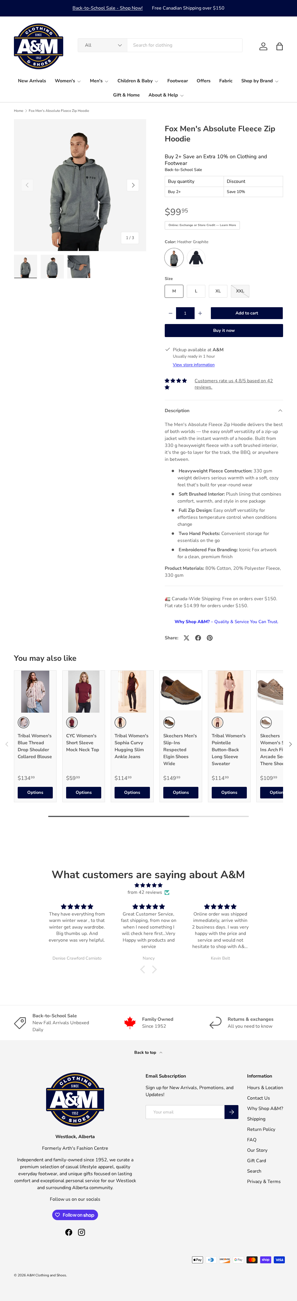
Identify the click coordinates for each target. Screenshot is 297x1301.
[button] (279, 46)
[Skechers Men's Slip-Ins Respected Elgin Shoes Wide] (181, 692)
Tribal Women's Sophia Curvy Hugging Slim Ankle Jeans (131, 746)
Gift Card (256, 1161)
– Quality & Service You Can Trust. (226, 622)
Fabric (226, 81)
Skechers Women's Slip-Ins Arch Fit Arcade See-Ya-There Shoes (277, 750)
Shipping (256, 1119)
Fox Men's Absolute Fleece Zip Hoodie (59, 110)
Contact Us (258, 1098)
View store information (194, 364)
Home (18, 110)
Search (254, 1171)
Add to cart (247, 313)
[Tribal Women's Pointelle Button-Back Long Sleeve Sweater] (229, 692)
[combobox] (160, 45)
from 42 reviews (145, 892)
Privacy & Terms (264, 1181)
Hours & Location (265, 1088)
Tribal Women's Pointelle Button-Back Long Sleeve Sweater (229, 750)
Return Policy (261, 1129)
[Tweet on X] (186, 638)
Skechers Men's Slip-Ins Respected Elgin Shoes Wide (180, 750)
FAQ (251, 1140)
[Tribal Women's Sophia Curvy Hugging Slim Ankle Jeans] (132, 692)
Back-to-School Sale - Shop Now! (108, 8)
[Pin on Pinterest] (209, 638)
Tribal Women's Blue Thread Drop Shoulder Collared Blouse (35, 746)
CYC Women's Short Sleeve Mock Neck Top (82, 743)
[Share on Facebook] (198, 638)
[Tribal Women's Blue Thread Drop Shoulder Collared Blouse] (35, 692)
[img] (148, 885)
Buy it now (224, 330)
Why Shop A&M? (265, 1108)
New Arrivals (32, 81)
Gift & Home (126, 95)
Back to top (145, 1052)
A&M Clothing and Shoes (46, 1275)
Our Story (257, 1150)
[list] (80, 185)
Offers (204, 81)
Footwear (177, 81)
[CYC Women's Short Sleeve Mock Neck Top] (84, 692)
